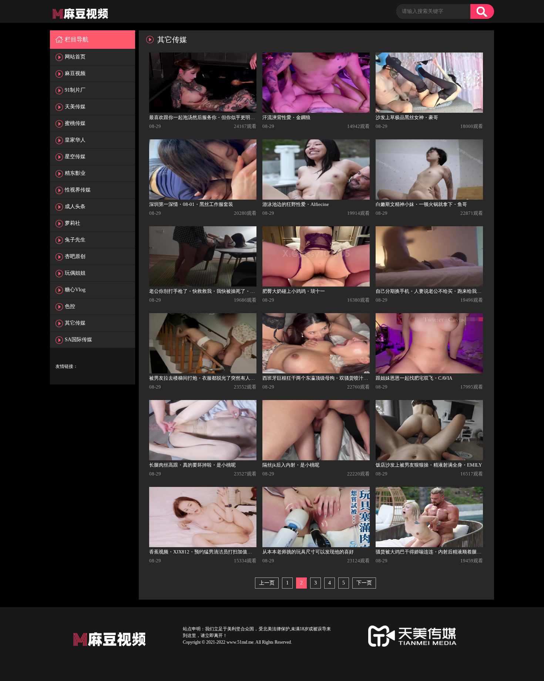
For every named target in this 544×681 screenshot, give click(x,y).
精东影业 (75, 173)
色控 (70, 306)
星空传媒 (75, 156)
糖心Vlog (75, 289)
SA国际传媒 (78, 339)
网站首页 (75, 57)
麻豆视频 (75, 73)
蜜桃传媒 (75, 123)
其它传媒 (75, 323)
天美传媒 (75, 106)
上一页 (267, 583)
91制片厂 (75, 90)
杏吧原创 (75, 256)
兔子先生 (75, 240)
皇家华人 (75, 140)
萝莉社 (72, 223)
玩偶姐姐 (75, 273)
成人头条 (75, 206)
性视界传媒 (78, 190)
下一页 (364, 583)
